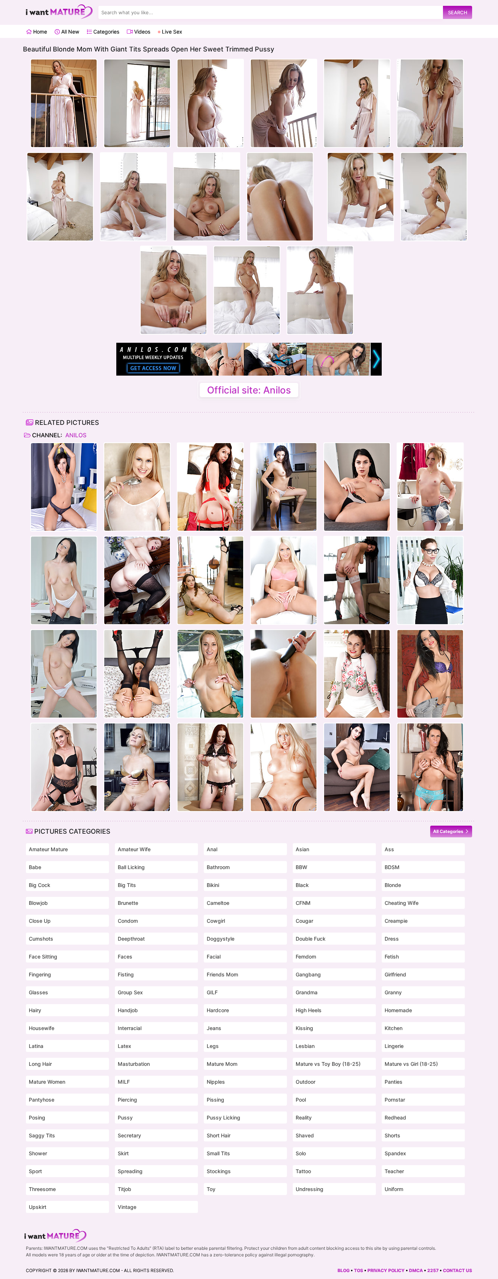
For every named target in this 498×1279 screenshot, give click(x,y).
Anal (212, 849)
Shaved (305, 1135)
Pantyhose (41, 1099)
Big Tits (127, 885)
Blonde (393, 885)
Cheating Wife (402, 903)
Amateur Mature (48, 849)
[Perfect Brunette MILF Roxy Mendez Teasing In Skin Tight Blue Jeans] (357, 767)
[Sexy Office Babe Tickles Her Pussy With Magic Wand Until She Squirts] (430, 580)
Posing (37, 1117)
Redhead (395, 1117)
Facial (214, 956)
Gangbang (308, 974)
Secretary (129, 1135)
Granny (393, 992)
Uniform (394, 1189)
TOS (358, 1270)
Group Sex (130, 992)
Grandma (307, 992)
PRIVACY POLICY (386, 1270)
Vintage (127, 1207)
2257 (433, 1270)
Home (39, 31)
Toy (211, 1189)
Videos (141, 31)
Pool (301, 1099)
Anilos (75, 435)
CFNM (303, 903)
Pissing (215, 1099)
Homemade (398, 1010)
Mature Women (47, 1082)
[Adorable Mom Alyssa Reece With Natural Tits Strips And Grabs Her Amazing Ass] (137, 674)
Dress (392, 939)
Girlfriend (395, 974)
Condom (128, 921)
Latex (124, 1046)
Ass (389, 849)
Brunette (128, 903)
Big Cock (39, 885)
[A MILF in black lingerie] (64, 767)
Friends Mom (222, 974)
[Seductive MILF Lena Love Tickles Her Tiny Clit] (283, 580)
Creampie (396, 921)
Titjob (124, 1189)
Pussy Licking (223, 1117)
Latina (36, 1046)
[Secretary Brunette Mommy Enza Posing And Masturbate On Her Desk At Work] (64, 580)
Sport (35, 1171)
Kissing (304, 1028)
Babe (35, 867)
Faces (125, 956)
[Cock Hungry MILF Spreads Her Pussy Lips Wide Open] (283, 487)
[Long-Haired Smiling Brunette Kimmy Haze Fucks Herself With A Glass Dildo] (430, 674)
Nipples (216, 1082)
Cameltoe (218, 903)
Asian (302, 849)
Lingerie (394, 1046)
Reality (304, 1117)
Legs (213, 1046)
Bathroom (218, 867)
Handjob (128, 1010)
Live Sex (171, 31)
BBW (301, 867)
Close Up (40, 921)
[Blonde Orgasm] (137, 487)
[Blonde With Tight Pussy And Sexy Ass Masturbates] (430, 487)
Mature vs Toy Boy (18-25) (328, 1064)
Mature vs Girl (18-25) (411, 1064)
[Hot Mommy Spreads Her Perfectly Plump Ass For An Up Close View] (430, 767)
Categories (105, 31)
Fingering (40, 974)
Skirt (123, 1153)
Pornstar (395, 1099)
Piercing (127, 1099)
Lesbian (305, 1046)
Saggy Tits (42, 1135)
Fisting (126, 974)
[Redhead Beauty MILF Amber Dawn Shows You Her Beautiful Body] (137, 580)
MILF (124, 1082)
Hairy (35, 1010)
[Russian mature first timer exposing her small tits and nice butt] (210, 580)
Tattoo (303, 1171)
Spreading (130, 1171)
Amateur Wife (134, 849)
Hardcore (218, 1010)
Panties (393, 1082)
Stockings (219, 1171)
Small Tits (218, 1153)
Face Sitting (43, 956)
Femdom (306, 956)
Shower (38, 1153)
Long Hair (40, 1064)
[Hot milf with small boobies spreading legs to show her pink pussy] (64, 487)
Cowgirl (216, 921)
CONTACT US (457, 1270)
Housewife (41, 1028)
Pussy (125, 1117)
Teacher (394, 1171)
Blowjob (38, 903)
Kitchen (393, 1028)
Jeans (214, 1028)
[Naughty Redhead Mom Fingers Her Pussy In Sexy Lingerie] (210, 767)
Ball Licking (131, 867)
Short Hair (218, 1135)
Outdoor (305, 1082)
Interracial (129, 1028)
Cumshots (41, 939)
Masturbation (134, 1064)
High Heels (309, 1010)
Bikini (213, 885)
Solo (301, 1153)
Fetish (392, 956)
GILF (212, 992)
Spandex (395, 1153)
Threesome (42, 1189)
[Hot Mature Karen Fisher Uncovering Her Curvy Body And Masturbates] (283, 767)
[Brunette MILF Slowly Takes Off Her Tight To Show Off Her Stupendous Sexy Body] (357, 487)
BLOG (344, 1270)
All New (69, 31)
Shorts (392, 1135)
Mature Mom (222, 1064)
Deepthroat (131, 939)
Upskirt (37, 1207)
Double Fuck (311, 939)
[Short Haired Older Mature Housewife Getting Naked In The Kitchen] (137, 767)
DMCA (416, 1270)
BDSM (392, 867)
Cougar (304, 921)
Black (302, 885)
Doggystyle (220, 939)
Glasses (38, 992)
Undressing (309, 1189)
